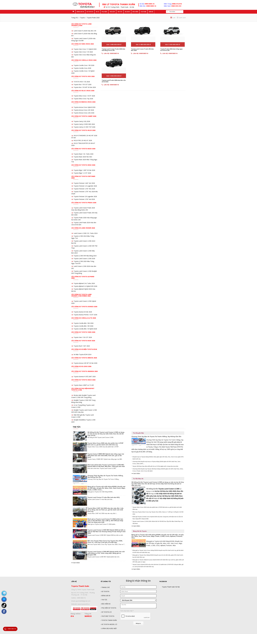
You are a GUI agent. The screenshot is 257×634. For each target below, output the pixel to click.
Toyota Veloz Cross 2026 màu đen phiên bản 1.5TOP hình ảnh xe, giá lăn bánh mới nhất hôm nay (105, 444)
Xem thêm (76, 563)
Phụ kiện (104, 12)
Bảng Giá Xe (80, 12)
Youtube (143, 12)
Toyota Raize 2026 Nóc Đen (83, 157)
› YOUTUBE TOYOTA (107, 616)
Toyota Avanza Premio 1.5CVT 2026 (85, 315)
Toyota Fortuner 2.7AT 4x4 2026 (84, 199)
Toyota (82, 18)
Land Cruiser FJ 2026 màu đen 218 (85, 31)
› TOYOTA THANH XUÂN (109, 620)
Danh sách (182, 18)
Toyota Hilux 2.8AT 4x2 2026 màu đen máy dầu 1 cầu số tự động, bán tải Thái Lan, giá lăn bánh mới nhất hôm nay (105, 509)
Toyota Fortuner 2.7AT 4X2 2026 (84, 189)
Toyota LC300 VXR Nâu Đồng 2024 (85, 256)
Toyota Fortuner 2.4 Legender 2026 (85, 186)
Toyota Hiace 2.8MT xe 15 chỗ (84, 385)
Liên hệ (151, 12)
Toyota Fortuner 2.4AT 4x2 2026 (84, 183)
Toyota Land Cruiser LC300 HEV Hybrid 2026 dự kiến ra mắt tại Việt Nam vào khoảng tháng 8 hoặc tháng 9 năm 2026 (106, 531)
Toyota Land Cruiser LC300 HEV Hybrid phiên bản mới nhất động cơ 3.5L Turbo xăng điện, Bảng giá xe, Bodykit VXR (106, 553)
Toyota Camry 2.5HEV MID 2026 (84, 124)
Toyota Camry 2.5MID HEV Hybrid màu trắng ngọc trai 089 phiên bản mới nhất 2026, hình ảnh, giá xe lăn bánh (106, 455)
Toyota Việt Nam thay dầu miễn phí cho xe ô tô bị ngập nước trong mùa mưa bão (155, 466)
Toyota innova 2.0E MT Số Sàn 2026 (85, 363)
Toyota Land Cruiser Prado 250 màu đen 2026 (142, 49)
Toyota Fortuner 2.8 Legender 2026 (85, 196)
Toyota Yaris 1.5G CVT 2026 (83, 337)
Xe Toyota (90, 12)
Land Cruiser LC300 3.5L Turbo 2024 (85, 233)
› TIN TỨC (104, 600)
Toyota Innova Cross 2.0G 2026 (84, 113)
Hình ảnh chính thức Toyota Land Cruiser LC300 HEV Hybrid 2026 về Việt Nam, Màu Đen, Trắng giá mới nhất (106, 465)
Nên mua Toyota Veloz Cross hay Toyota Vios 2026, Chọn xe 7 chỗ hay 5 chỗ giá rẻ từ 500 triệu (105, 541)
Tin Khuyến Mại (138, 433)
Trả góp (112, 12)
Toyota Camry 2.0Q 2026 (82, 121)
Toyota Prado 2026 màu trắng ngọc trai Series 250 (171, 49)
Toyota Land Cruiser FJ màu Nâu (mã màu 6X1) (104, 497)
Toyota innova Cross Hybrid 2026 (84, 107)
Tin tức (119, 12)
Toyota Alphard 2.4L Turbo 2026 (84, 283)
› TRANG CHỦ (105, 587)
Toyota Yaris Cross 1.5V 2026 (83, 52)
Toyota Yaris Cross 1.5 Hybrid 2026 (85, 49)
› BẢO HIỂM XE (105, 604)
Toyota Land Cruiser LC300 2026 (84, 258)
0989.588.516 (12, 629)
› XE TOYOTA (105, 591)
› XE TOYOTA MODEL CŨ (109, 624)
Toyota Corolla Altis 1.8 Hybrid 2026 (85, 329)
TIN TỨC (77, 427)
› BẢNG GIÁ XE (105, 596)
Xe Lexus (127, 12)
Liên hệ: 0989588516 (111, 53)
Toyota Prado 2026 (93, 18)
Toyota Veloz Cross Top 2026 (83, 99)
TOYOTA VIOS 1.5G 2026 (82, 82)
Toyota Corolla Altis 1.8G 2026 (83, 323)
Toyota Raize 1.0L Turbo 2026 (83, 154)
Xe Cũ (97, 12)
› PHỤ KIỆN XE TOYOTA (108, 608)
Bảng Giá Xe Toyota (140, 531)
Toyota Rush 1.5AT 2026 (82, 346)
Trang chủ (74, 18)
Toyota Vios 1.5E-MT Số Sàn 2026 (85, 87)
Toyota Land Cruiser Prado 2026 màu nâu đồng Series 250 (113, 49)
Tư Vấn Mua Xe (138, 478)
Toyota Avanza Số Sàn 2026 (83, 312)
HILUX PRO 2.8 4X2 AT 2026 (83, 140)
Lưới (173, 18)
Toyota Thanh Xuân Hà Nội (171, 587)
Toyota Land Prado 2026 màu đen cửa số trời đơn (114, 81)
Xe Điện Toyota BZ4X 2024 (82, 354)
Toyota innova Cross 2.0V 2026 (84, 110)
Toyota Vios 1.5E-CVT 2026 (82, 84)
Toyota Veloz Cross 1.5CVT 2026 (84, 96)
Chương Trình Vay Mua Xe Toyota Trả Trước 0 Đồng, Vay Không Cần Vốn (156, 436)
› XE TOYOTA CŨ (106, 612)
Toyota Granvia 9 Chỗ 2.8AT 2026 (85, 376)
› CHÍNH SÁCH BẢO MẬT (109, 628)
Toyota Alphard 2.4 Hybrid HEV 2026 (85, 286)
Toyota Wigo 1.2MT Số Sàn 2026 (84, 170)
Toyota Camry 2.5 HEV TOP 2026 (84, 127)
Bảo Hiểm (135, 12)
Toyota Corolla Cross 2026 (82, 68)
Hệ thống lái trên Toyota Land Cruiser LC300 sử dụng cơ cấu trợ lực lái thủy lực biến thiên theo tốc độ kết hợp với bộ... (106, 433)
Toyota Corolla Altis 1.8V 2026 (83, 326)
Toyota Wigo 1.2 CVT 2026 (82, 173)
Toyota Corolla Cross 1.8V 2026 (84, 65)
